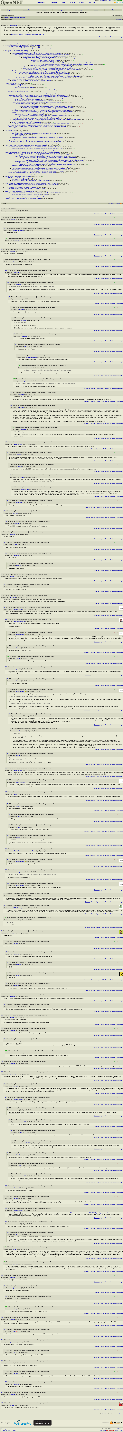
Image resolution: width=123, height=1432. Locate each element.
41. (10, 297)
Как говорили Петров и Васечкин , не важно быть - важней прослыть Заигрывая (30, 172)
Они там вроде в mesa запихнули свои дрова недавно (20, 45)
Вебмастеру (118, 1430)
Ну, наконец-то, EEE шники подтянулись (26, 114)
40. (2, 1275)
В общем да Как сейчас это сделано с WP (27, 121)
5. (4, 259)
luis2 (56, 184)
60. (5, 1004)
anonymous (66, 77)
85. (11, 728)
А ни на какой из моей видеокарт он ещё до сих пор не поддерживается (31, 133)
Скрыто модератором (10, 44)
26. (2, 1028)
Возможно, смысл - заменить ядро (25, 99)
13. (5, 941)
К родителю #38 (100, 1192)
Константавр (61, 71)
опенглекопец (8, 130)
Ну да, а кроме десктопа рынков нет (22, 122)
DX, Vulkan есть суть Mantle (41, 61)
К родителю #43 (100, 1228)
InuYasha (55, 94)
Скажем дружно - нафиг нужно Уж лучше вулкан (36, 57)
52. (6, 1186)
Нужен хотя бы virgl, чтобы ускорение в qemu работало (27, 194)
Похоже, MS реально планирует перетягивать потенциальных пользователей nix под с (28, 94)
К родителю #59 (100, 388)
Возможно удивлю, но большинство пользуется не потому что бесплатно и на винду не (39, 161)
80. (2, 1392)
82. (8, 500)
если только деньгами (18, 179)
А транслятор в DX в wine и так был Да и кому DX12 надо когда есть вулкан (33, 48)
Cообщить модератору (116, 37)
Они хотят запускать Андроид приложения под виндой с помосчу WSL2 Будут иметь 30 (29, 183)
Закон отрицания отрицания (23, 103)
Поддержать (110, 1430)
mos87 (55, 144)
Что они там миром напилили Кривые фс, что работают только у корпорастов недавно (42, 106)
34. (2, 1061)
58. (11, 1130)
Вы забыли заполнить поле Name (70, 119)
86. (2, 1403)
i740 (16, 134)
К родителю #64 (100, 1182)
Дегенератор (32, 178)
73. (13, 1141)
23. (6, 792)
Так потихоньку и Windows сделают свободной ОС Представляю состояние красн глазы (36, 155)
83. (11, 405)
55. (2, 1340)
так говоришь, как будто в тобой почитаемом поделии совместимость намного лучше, (50, 160)
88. (8, 835)
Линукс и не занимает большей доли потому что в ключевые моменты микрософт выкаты (36, 110)
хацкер (26, 50)
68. (6, 1221)
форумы (9, 10)
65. (10, 1163)
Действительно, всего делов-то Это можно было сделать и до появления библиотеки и (46, 67)
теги (94, 2)
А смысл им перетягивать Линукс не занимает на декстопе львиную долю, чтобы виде (32, 95)
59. (13, 318)
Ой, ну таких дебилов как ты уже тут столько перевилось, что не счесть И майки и (41, 115)
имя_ (62, 113)
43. (5, 1196)
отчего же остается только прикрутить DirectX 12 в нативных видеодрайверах (40, 56)
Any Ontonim (67, 65)
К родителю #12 (100, 652)
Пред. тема (114, 1413)
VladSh (41, 114)
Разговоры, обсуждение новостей (15, 17)
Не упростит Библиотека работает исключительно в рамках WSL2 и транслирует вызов (39, 54)
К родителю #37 (100, 1204)
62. (5, 1285)
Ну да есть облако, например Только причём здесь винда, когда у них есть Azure (37, 123)
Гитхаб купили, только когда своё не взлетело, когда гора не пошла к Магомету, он (49, 76)
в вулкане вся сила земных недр (17, 84)
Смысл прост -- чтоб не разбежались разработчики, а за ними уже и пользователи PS (35, 96)
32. (6, 869)
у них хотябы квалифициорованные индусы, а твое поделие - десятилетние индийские (36, 168)
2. (2, 217)
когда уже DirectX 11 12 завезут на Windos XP (17, 187)
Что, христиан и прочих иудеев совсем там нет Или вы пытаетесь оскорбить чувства (35, 169)
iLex (43, 188)
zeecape (58, 153)
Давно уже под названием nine (16, 79)
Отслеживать (119, 19)
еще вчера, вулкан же (14, 132)
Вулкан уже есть (9, 83)
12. (6, 619)
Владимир (35, 52)
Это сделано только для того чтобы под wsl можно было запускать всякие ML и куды (38, 77)
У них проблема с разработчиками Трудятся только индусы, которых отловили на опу (31, 167)
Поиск (90, 2)
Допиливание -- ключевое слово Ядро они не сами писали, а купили (34, 109)
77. (6, 983)
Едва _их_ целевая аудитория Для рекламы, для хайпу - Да (46, 65)
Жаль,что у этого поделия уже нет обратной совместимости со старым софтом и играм (47, 159)
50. (6, 1208)
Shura (14, 130)
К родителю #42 (100, 1159)
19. (8, 645)
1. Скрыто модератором (8, 208)
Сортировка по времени (114, 203)
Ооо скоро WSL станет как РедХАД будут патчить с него (20, 198)
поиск (44, 10)
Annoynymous (37, 122)
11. (5, 607)
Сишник (61, 137)
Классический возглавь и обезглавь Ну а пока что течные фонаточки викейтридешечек (28, 144)
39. (8, 282)
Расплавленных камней (21, 87)
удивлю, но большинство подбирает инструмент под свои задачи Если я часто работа (42, 164)
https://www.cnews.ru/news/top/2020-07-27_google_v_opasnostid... (90, 1213)
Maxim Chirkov (117, 1429)
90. (8, 1232)
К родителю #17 (100, 710)
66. (2, 1361)
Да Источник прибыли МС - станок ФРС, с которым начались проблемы (35, 118)
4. (2, 532)
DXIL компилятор (13, 46)
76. (6, 1296)
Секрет (50, 100)
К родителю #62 (100, 1313)
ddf (34, 191)
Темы (110, 1413)
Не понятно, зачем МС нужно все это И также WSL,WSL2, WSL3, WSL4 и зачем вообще (29, 152)
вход (106, 0)
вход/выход (78, 10)
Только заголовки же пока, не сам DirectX (19, 52)
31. (6, 848)
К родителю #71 (100, 831)
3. (2, 249)
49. (10, 1119)
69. (5, 1371)
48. (11, 392)
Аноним (19, 44)
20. (5, 542)
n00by (55, 109)
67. (16, 344)
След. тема (120, 1413)
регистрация (110, 0)
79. (18, 355)
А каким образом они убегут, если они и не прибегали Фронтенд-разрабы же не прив (38, 98)
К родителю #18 (100, 507)
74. (10, 1174)
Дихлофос (34, 187)
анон (65, 156)
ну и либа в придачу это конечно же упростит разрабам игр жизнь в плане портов (34, 53)
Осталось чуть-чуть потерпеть (16, 91)
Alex (27, 91)
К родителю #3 (100, 517)
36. (8, 859)
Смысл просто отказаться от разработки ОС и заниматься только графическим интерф (36, 119)
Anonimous (67, 161)
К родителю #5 (100, 448)
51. (2, 1317)
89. (5, 905)
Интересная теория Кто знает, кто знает (23, 165)
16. (8, 632)
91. (13, 487)
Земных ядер (15, 86)
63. (8, 973)
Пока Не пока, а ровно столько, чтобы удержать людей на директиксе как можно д (34, 71)
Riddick (64, 72)
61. (14, 334)
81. (10, 825)
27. (8, 780)
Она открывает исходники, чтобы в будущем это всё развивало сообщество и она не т (32, 125)
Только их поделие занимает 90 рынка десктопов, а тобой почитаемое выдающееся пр (43, 157)
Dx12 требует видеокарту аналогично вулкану (42, 60)
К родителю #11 (100, 675)
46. (8, 962)
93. (6, 553)
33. (6, 521)
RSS (113, 10)
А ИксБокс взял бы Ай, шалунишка (18, 178)
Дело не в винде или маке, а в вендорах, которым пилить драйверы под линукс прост (38, 111)
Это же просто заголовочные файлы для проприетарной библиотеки (23, 196)
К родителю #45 (100, 979)
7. (2, 595)
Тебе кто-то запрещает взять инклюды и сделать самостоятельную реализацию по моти (50, 69)
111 (26, 179)
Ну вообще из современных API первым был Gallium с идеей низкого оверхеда (59, 63)
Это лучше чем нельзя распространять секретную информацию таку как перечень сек (32, 141)
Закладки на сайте (7, 1429)
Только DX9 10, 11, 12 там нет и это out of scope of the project (29, 80)
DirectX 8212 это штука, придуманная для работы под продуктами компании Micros (45, 68)
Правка (107, 37)
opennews (13, 25)
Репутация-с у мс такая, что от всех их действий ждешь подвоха (37, 117)
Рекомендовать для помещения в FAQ (92, 1413)
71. (8, 804)
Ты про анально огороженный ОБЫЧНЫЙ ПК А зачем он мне (29, 180)
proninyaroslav (61, 95)
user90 (53, 90)
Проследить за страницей (9, 1430)
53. (5, 1329)
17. (6, 667)
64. (8, 1153)
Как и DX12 (18, 136)
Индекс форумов (104, 1413)
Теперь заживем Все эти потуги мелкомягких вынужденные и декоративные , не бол (28, 90)
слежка (96, 10)
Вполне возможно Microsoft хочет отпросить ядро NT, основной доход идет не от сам (31, 153)
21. (8, 679)
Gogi (61, 148)
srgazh (39, 198)
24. (8, 689)
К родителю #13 (100, 990)
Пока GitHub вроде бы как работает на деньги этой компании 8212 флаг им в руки (45, 75)
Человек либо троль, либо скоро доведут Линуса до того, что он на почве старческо (46, 107)
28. (8, 452)
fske (66, 115)
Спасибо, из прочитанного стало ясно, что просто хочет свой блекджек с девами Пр (31, 184)
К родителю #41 (100, 401)
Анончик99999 (65, 155)
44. (8, 1107)
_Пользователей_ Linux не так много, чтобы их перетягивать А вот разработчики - (30, 126)
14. (2, 994)
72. (10, 814)
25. (5, 511)
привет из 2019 (12, 127)
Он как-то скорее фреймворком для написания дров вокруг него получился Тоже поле (64, 64)
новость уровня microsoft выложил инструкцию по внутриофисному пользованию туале (29, 140)
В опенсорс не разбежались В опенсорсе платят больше (31, 100)
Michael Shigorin (64, 96)
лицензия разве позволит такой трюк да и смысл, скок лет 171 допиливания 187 (34, 102)
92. (5, 1350)
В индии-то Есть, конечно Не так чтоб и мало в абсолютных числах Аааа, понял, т (38, 171)
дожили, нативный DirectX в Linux (14, 50)
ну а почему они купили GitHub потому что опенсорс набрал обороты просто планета (42, 73)
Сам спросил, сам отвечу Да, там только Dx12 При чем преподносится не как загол (31, 146)
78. (5, 584)
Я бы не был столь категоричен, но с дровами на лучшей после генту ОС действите (31, 192)
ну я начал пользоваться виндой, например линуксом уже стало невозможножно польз (32, 173)
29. (5, 1039)
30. (10, 464)
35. (8, 883)
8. (4, 228)
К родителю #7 (100, 902)
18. (6, 442)
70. (6, 1382)
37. (2, 1072)
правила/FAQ (26, 10)
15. (2, 1015)
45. (6, 952)
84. (11, 475)
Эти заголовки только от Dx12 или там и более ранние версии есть (23, 145)
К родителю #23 (100, 845)
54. (5, 893)
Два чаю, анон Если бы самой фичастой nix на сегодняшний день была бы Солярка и (42, 163)
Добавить (103, 1430)
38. (5, 1084)
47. (11, 307)
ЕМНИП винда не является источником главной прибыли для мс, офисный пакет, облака (36, 113)
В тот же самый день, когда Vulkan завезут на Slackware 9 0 (25, 188)
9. (2, 931)
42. (6, 1097)
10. (6, 270)
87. (8, 753)
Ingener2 (56, 152)
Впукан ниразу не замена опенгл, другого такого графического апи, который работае (35, 137)
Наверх (107, 213)
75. (10, 714)
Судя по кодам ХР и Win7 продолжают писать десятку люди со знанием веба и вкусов (39, 156)
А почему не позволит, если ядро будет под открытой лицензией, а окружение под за (38, 104)
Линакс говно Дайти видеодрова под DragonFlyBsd (19, 191)
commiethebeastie (24, 46)
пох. (62, 171)
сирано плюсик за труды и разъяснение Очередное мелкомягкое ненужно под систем (35, 148)
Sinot (24, 136)
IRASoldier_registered (60, 126)
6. (2, 574)
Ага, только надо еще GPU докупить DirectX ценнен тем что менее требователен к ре (49, 58)
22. (6, 768)
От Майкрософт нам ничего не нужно (15, 176)
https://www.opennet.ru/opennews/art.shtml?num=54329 (27, 34)
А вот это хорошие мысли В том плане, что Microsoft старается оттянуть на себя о (38, 72)
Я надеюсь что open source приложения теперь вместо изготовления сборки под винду (28, 150)
